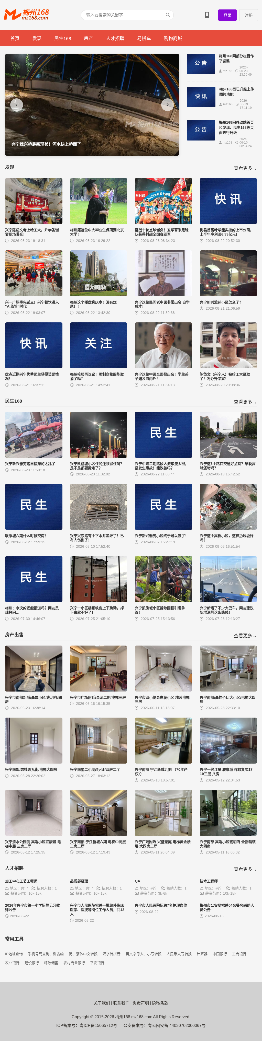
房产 (88, 38)
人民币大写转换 (179, 954)
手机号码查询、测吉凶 (46, 954)
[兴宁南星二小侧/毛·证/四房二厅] (98, 762)
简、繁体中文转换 (83, 954)
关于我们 (102, 1003)
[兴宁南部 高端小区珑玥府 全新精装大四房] (228, 834)
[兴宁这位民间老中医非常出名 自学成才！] (163, 295)
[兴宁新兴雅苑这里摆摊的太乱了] (33, 456)
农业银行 (12, 963)
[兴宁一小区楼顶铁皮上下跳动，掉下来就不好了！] (98, 601)
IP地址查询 (14, 954)
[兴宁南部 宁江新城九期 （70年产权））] (163, 762)
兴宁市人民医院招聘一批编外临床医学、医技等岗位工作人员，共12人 (97, 909)
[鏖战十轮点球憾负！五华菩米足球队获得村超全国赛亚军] (163, 222)
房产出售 (14, 634)
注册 (249, 15)
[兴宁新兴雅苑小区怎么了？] (228, 295)
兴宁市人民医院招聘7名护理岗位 (161, 905)
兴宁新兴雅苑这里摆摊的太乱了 (30, 464)
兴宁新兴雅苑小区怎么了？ (221, 302)
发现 (36, 38)
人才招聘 (115, 38)
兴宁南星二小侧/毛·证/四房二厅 (95, 769)
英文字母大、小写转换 (143, 954)
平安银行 (97, 963)
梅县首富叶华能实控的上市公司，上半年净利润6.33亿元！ (227, 232)
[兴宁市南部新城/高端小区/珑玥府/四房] (33, 690)
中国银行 (220, 954)
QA (137, 881)
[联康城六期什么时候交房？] (33, 528)
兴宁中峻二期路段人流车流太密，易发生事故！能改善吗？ (162, 466)
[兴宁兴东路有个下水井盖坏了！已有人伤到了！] (98, 528)
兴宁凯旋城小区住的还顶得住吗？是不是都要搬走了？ (97, 466)
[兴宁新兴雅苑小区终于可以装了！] (163, 528)
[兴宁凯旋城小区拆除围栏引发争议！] (163, 601)
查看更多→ (245, 168)
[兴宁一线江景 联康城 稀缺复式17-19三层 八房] (228, 762)
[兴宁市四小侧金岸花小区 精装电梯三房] (163, 690)
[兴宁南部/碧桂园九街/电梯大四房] (33, 762)
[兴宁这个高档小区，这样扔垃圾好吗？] (228, 528)
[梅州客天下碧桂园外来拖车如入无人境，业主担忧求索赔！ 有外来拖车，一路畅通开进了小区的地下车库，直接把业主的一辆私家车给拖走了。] (92, 154)
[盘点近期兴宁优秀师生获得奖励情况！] (33, 367)
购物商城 (173, 38)
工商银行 (239, 954)
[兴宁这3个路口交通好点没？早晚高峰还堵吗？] (228, 456)
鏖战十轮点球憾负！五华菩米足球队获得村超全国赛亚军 (162, 232)
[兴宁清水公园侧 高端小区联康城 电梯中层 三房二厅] (33, 834)
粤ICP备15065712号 (98, 1025)
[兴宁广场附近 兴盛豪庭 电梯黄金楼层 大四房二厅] (163, 834)
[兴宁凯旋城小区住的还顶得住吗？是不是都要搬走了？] (98, 456)
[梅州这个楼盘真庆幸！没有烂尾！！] (98, 295)
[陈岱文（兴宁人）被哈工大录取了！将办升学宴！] (228, 367)
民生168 (62, 38)
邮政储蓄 (51, 963)
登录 (227, 15)
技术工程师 (209, 881)
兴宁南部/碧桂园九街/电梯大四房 (31, 769)
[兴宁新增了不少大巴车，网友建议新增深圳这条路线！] (228, 601)
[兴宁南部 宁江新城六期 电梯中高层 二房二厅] (98, 834)
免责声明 (141, 1003)
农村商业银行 (74, 963)
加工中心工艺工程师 (21, 881)
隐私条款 (160, 1003)
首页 (14, 38)
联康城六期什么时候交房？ (26, 536)
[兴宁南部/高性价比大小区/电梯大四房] (228, 690)
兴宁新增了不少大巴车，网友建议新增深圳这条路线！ (227, 610)
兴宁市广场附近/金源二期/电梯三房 (98, 697)
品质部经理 (79, 881)
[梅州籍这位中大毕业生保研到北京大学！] (98, 222)
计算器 (202, 954)
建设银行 (32, 963)
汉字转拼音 (112, 954)
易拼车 (144, 38)
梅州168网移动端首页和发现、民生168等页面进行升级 (236, 127)
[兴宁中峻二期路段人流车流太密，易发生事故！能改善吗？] (163, 456)
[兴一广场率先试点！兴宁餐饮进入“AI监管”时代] (33, 295)
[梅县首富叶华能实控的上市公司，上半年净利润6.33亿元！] (228, 222)
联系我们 (121, 1003)
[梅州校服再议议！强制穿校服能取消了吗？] (98, 367)
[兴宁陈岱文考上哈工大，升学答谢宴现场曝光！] (33, 222)
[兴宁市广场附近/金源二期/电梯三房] (98, 690)
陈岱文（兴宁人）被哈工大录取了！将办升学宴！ (225, 376)
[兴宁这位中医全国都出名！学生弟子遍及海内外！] (163, 367)
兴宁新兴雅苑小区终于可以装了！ (162, 536)
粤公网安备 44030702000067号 (177, 1025)
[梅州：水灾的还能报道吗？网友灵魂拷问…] (33, 601)
